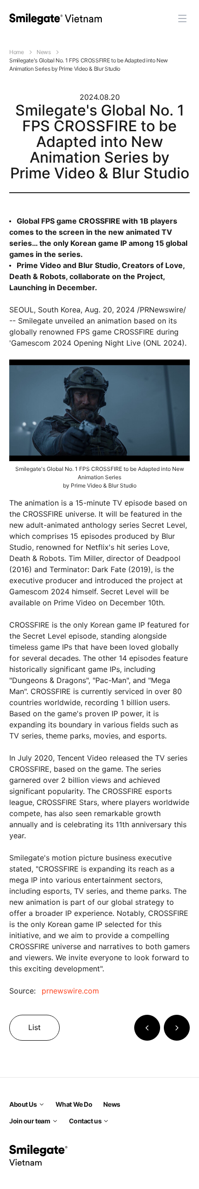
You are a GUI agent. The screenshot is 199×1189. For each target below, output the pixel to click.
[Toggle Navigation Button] (182, 18)
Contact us (85, 1121)
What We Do (74, 1104)
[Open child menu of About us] (41, 1104)
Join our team (29, 1121)
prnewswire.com (70, 990)
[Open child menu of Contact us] (106, 1121)
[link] (55, 18)
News (44, 52)
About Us (23, 1104)
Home (16, 52)
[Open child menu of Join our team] (55, 1121)
